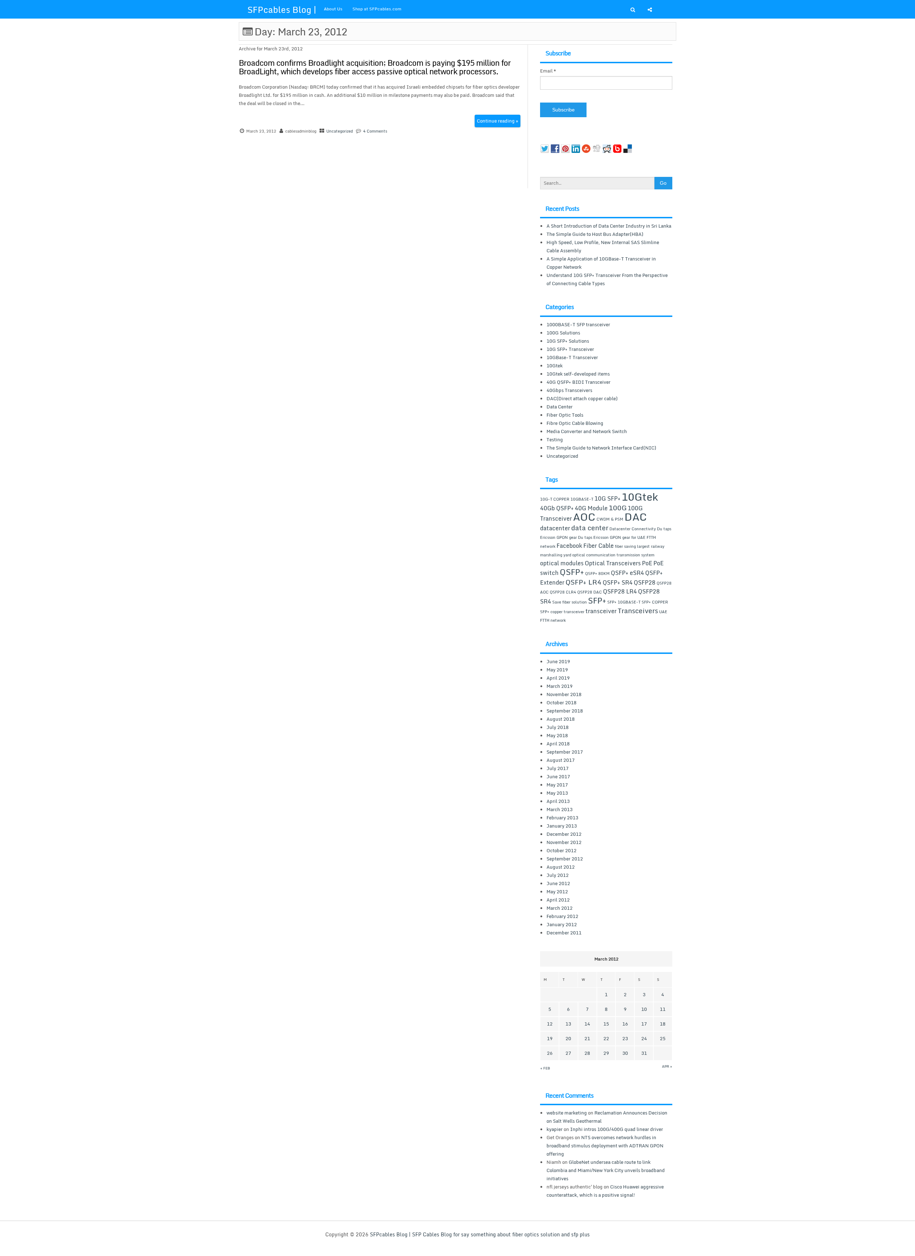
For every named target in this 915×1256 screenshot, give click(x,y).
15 (606, 1024)
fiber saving (625, 546)
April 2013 (558, 801)
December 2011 (564, 933)
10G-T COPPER (554, 499)
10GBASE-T (581, 499)
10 (644, 1009)
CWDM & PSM (610, 519)
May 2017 (557, 785)
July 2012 (557, 875)
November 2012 (564, 842)
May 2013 (557, 793)
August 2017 (560, 760)
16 (625, 1024)
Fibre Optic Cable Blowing (574, 423)
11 (663, 1009)
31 (644, 1053)
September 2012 (564, 859)
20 (568, 1038)
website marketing (566, 1113)
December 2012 (564, 834)
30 (625, 1053)
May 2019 (557, 670)
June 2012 (558, 883)
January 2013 (561, 826)
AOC (584, 516)
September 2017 (564, 752)
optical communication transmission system (613, 555)
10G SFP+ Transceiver (570, 349)
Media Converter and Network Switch (586, 431)
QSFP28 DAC (589, 592)
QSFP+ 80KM (597, 573)
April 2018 (558, 744)
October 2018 (561, 702)
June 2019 (558, 661)
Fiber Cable (598, 545)
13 (568, 1024)
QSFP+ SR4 (618, 582)
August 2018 (560, 719)
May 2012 (557, 891)
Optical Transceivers (613, 563)
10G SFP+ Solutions (567, 341)
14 (587, 1024)
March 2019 (559, 686)
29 (606, 1053)
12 (550, 1024)
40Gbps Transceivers (569, 390)
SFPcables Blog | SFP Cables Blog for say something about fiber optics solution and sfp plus (480, 1234)
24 (644, 1038)
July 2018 (557, 727)
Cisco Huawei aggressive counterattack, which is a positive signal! (605, 1191)
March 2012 (559, 908)
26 (550, 1053)
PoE (647, 563)
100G (618, 507)
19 (550, 1038)
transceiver (601, 611)
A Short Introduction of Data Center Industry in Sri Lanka (608, 226)
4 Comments (375, 131)
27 (568, 1053)
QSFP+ (572, 571)
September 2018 (564, 711)
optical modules (562, 563)
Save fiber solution (569, 602)
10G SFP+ (607, 498)
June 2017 (558, 776)
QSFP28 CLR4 (563, 592)
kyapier (554, 1129)
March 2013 (559, 809)
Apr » (667, 1066)
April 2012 (558, 900)
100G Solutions (563, 333)
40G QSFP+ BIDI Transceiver (578, 382)
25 (663, 1038)
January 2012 (561, 924)
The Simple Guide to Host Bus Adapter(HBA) (594, 234)
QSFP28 (645, 582)
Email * (548, 71)
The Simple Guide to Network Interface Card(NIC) (601, 448)
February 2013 (562, 817)
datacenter (555, 528)
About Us (333, 8)
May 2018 (557, 735)
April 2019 (558, 678)
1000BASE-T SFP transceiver (578, 324)
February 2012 (562, 916)
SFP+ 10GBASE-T (623, 602)
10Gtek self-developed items (578, 374)
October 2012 (561, 850)
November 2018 (564, 694)
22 (606, 1038)
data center (589, 527)
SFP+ (597, 600)
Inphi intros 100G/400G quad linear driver (616, 1129)
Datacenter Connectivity (632, 529)
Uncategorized (339, 131)
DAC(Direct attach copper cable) (582, 398)
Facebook (569, 545)
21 (587, 1038)
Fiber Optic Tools (564, 415)
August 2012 (560, 867)
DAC (635, 516)
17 (644, 1024)
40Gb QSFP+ (557, 508)
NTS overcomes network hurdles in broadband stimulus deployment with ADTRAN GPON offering (604, 1145)
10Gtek (554, 365)
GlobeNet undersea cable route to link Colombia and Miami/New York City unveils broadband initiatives (605, 1170)
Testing (554, 439)
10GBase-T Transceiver (572, 357)
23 (625, 1038)
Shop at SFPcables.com (376, 8)
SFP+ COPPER (655, 602)
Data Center (559, 407)
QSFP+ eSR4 (627, 572)
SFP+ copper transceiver (562, 612)
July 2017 (557, 768)
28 (587, 1053)
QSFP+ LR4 (583, 581)
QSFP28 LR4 (620, 591)
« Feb (545, 1068)
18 (663, 1024)
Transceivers (638, 610)
